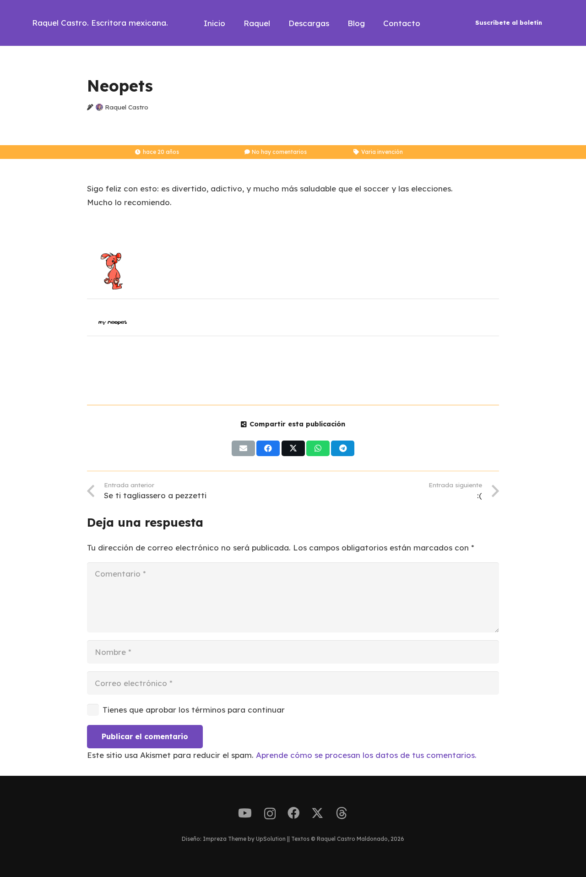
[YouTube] (245, 813)
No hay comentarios (279, 151)
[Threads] (341, 813)
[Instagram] (270, 813)
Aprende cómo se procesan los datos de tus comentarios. (366, 755)
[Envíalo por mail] (243, 448)
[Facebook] (293, 813)
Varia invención (382, 151)
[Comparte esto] (268, 448)
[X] (317, 813)
